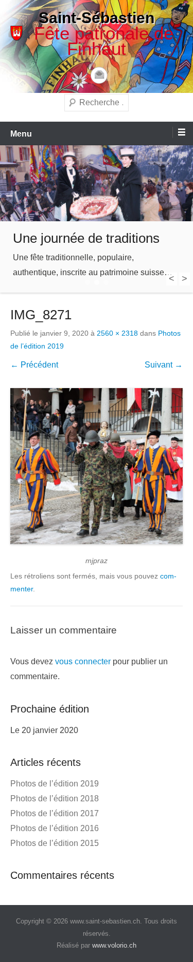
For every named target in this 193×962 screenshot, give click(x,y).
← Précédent (34, 364)
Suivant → (164, 364)
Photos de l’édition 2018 (54, 798)
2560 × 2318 (117, 333)
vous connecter (83, 661)
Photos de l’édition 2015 (54, 843)
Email (99, 75)
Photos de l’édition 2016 (54, 828)
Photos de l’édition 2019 (54, 783)
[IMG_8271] (96, 466)
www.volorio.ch (114, 945)
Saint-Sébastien (96, 17)
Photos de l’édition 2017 (54, 813)
